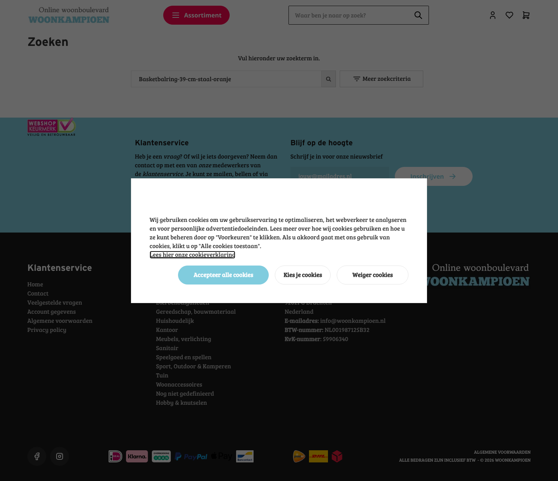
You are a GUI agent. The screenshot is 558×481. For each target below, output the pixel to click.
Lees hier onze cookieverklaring (192, 255)
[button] (223, 275)
